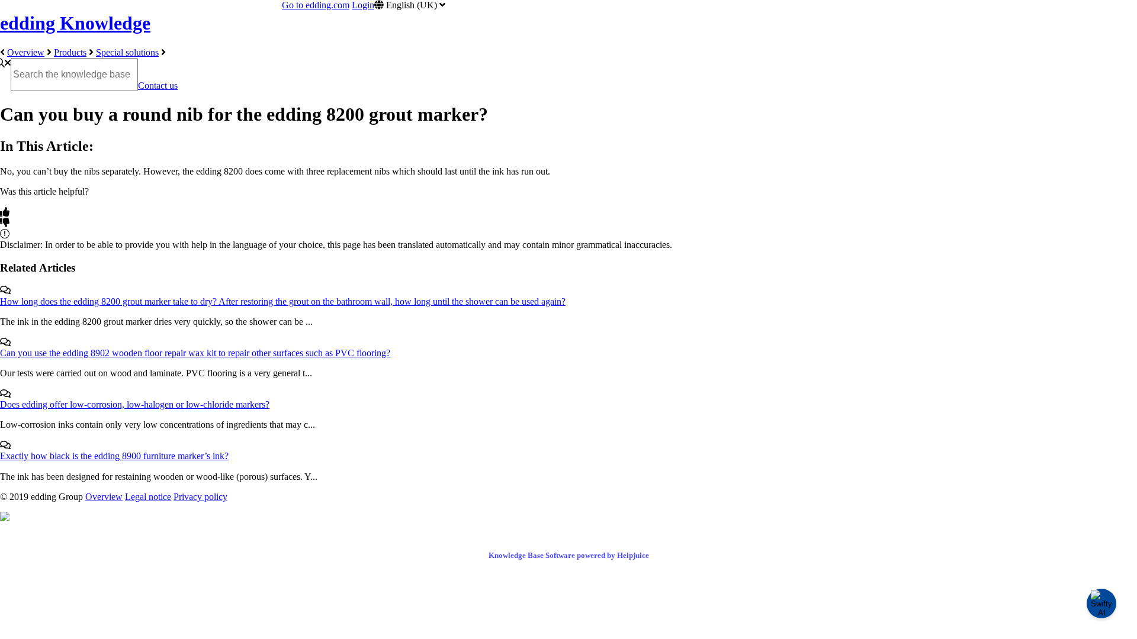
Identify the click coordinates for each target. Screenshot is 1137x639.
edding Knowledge (75, 23)
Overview (25, 52)
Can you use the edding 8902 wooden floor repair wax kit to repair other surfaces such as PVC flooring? (195, 353)
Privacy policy (200, 497)
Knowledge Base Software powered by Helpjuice (569, 555)
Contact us (158, 85)
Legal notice (148, 497)
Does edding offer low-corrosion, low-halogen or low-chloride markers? (134, 404)
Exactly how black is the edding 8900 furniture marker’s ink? (114, 456)
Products (70, 52)
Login (363, 5)
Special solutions (127, 52)
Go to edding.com (315, 5)
